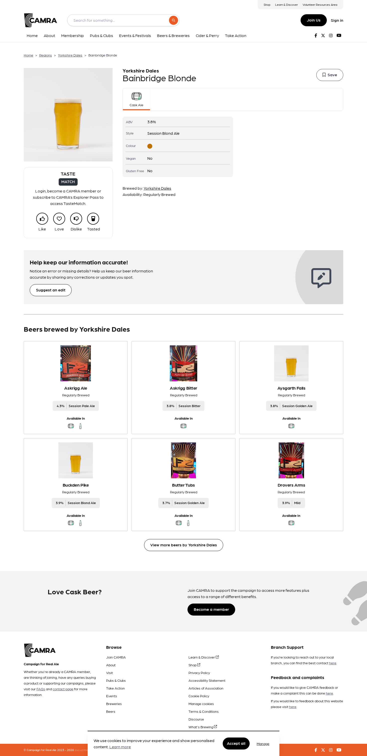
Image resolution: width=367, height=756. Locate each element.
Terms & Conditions (203, 711)
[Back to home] (40, 20)
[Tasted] (93, 219)
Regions (45, 55)
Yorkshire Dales (70, 55)
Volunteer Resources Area (320, 4)
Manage (263, 744)
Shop (267, 4)
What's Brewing (201, 727)
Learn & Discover (286, 4)
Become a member (211, 609)
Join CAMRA (116, 657)
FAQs (40, 689)
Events (111, 696)
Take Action (115, 688)
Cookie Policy (198, 696)
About (111, 665)
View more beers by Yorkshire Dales (183, 544)
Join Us (314, 19)
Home (28, 55)
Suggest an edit (50, 289)
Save (332, 74)
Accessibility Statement (206, 680)
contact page (63, 689)
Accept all (236, 743)
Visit (109, 673)
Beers (110, 711)
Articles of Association (205, 688)
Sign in (337, 20)
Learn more (120, 747)
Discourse (196, 719)
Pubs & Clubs (116, 680)
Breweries (114, 704)
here (332, 663)
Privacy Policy (199, 673)
